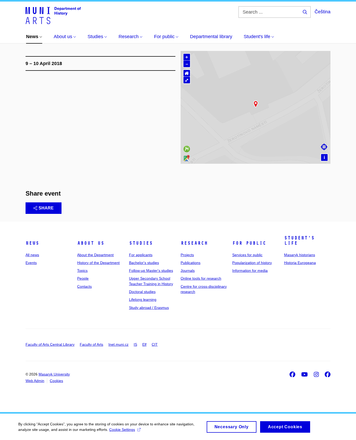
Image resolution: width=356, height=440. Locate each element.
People (83, 278)
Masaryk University (54, 374)
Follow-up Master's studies (151, 270)
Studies (141, 243)
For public (249, 243)
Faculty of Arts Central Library (50, 344)
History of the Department (98, 263)
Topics (82, 270)
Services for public (247, 255)
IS (135, 344)
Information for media (250, 270)
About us (90, 243)
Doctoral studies (142, 292)
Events (31, 263)
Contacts (84, 286)
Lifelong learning (142, 299)
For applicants (140, 255)
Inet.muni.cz (118, 344)
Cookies (56, 381)
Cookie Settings (122, 429)
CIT (155, 344)
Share (46, 208)
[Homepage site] (53, 15)
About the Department (95, 255)
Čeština (322, 11)
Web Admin (35, 381)
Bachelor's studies (144, 263)
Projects (187, 255)
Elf (144, 344)
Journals (188, 270)
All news (32, 255)
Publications (190, 263)
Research (194, 243)
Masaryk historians (299, 255)
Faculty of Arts (91, 344)
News (32, 243)
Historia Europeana (300, 263)
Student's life (299, 240)
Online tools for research (201, 278)
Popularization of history (252, 263)
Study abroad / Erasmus (149, 308)
